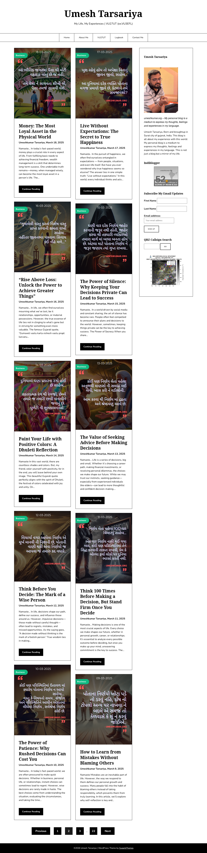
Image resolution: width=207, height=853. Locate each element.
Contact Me (137, 37)
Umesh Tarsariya (103, 13)
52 (160, 179)
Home (67, 37)
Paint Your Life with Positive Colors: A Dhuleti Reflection (40, 444)
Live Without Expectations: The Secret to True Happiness (99, 134)
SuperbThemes (126, 848)
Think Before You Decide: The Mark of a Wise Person (42, 594)
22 (93, 831)
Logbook (119, 37)
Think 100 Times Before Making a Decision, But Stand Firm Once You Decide (101, 602)
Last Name (150, 208)
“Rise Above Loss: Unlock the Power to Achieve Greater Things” (40, 288)
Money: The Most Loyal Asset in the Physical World (38, 131)
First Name (150, 200)
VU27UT (101, 37)
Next (108, 831)
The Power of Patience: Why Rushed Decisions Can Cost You (42, 751)
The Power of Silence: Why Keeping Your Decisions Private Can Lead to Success (103, 289)
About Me (83, 37)
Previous (40, 831)
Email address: (152, 216)
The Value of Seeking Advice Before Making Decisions (103, 442)
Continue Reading (31, 189)
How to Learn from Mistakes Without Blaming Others (100, 757)
